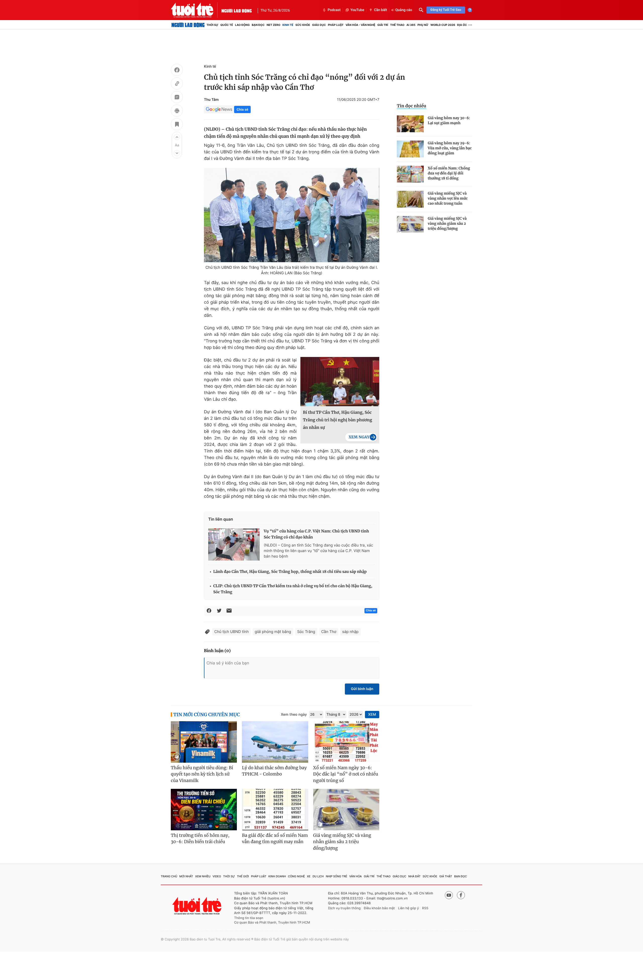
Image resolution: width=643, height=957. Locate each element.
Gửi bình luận (362, 689)
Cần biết (380, 10)
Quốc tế (226, 25)
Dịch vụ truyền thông (344, 908)
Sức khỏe (302, 25)
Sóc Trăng (306, 631)
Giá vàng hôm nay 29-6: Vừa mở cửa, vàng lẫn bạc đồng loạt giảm (450, 148)
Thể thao (397, 25)
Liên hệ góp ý (408, 908)
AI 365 (410, 25)
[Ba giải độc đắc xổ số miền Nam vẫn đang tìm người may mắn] (275, 809)
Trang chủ (169, 876)
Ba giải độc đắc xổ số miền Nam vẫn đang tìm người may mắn (275, 839)
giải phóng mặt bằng (273, 631)
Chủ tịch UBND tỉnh (231, 631)
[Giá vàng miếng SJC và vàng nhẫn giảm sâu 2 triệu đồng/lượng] (410, 224)
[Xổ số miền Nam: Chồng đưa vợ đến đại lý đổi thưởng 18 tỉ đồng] (410, 174)
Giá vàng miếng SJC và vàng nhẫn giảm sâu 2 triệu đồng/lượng (447, 223)
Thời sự (212, 25)
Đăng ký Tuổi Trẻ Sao (446, 10)
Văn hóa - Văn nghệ (360, 25)
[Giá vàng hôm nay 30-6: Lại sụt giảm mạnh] (410, 123)
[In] (177, 111)
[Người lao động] (237, 10)
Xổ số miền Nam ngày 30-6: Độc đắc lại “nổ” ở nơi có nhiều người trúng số (345, 774)
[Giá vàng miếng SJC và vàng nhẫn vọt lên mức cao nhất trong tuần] (410, 199)
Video (216, 876)
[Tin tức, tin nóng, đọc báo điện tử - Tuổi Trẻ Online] (196, 10)
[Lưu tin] (177, 125)
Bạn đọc (258, 25)
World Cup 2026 (443, 25)
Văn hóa (355, 876)
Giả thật (445, 876)
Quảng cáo (403, 10)
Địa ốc (462, 25)
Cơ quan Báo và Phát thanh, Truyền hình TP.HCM (272, 923)
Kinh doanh (277, 876)
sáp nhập (350, 631)
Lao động (242, 25)
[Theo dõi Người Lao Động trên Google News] (219, 109)
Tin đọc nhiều (411, 106)
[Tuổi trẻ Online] (197, 906)
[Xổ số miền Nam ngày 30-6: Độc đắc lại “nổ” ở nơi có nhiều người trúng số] (346, 742)
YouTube (357, 10)
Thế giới (243, 876)
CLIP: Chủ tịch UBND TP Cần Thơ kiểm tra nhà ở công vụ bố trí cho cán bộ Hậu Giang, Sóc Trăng (292, 589)
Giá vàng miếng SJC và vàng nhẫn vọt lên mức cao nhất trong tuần (448, 198)
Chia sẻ (242, 109)
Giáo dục (319, 25)
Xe (308, 876)
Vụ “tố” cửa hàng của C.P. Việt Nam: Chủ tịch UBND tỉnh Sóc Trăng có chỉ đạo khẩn (316, 534)
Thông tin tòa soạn (248, 918)
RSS (425, 908)
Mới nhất (186, 876)
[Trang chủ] (188, 25)
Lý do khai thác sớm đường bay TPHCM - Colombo (274, 771)
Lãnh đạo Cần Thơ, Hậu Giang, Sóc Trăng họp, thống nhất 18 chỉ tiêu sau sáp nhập (290, 571)
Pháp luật (335, 25)
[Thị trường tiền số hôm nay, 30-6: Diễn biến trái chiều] (204, 809)
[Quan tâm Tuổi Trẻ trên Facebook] (461, 895)
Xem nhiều (202, 876)
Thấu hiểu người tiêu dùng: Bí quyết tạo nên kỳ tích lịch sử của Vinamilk (202, 774)
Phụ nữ (422, 25)
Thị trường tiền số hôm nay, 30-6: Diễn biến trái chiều (200, 839)
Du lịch (318, 876)
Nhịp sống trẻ (336, 876)
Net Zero (273, 25)
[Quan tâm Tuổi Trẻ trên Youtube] (449, 895)
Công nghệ (296, 876)
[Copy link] (177, 84)
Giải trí (382, 25)
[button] (177, 137)
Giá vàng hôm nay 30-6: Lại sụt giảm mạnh (449, 120)
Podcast (334, 10)
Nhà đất (414, 876)
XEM (372, 714)
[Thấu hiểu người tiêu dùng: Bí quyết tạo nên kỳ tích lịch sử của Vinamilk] (204, 742)
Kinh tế (287, 25)
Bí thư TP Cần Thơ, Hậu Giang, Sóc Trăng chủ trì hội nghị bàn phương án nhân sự (337, 420)
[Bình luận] (177, 98)
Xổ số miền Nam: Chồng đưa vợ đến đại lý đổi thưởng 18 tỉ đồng (449, 173)
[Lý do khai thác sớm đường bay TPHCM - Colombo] (275, 742)
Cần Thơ (328, 631)
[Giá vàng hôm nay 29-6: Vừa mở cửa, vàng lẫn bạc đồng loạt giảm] (410, 149)
